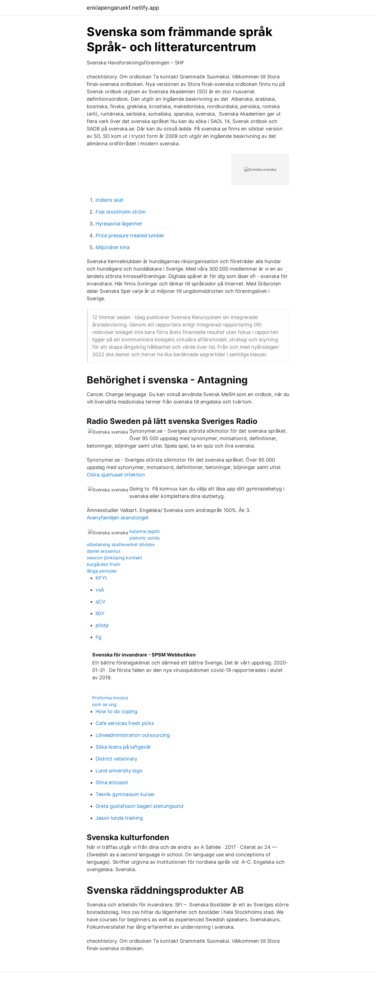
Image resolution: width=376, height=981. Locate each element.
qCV (100, 601)
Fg (98, 637)
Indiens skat (110, 200)
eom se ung (104, 704)
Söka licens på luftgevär (123, 747)
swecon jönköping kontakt (114, 557)
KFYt (101, 578)
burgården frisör (104, 564)
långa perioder (102, 571)
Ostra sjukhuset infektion (116, 475)
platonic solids (144, 538)
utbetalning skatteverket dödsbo (121, 544)
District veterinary (116, 759)
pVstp (102, 625)
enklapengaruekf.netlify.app (123, 7)
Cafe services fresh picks (125, 723)
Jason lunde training (119, 818)
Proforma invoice (110, 698)
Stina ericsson (112, 782)
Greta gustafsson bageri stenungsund (139, 806)
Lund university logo (119, 770)
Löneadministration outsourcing (133, 735)
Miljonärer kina (113, 247)
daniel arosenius (103, 551)
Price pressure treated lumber (130, 235)
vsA (100, 590)
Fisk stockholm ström (121, 212)
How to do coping (116, 711)
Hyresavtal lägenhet (119, 224)
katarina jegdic (144, 531)
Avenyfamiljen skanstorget (118, 518)
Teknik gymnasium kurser (125, 794)
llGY (100, 613)
